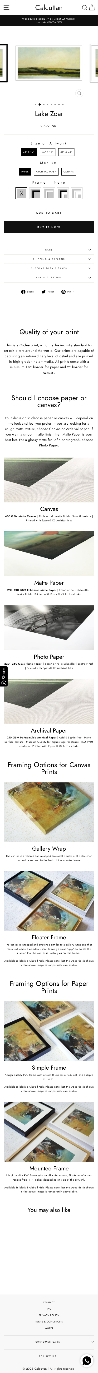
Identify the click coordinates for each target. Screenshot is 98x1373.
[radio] (29, 152)
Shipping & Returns (49, 259)
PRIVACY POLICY (49, 1315)
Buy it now (49, 227)
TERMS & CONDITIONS (49, 1321)
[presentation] (36, 1261)
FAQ (49, 1309)
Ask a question (49, 277)
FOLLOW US (48, 1356)
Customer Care (47, 1342)
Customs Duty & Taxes (49, 268)
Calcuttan (49, 7)
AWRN (49, 1328)
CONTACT (49, 1302)
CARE (49, 249)
